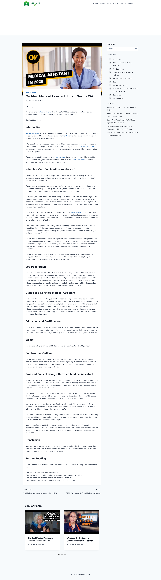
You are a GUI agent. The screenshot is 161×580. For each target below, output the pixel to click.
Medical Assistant (119, 4)
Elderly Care (132, 4)
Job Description (118, 69)
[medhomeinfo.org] (32, 4)
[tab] (58, 554)
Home (95, 4)
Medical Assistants (87, 146)
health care (67, 136)
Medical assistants (33, 133)
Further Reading (118, 98)
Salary (115, 82)
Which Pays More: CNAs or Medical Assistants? (83, 491)
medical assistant (44, 112)
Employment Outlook (120, 85)
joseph (29, 100)
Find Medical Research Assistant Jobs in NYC (40, 491)
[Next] (96, 531)
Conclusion (117, 95)
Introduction (117, 59)
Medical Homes (105, 4)
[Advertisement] (80, 21)
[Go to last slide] (28, 531)
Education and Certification (122, 78)
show (36, 107)
